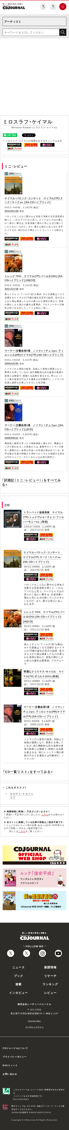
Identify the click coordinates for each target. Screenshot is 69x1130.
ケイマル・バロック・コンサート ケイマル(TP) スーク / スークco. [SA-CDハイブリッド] (34, 200)
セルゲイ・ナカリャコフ (21, 795)
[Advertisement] (34, 77)
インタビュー (18, 992)
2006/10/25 (12, 363)
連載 (18, 984)
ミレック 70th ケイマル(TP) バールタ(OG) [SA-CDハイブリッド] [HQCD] (44, 616)
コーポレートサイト (34, 1026)
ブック (18, 975)
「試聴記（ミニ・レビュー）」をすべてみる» (31, 482)
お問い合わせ (10, 1073)
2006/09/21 (12, 438)
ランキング (50, 984)
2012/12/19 (37, 529)
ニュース (18, 967)
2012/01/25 (12, 211)
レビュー (50, 992)
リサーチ (50, 975)
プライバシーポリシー (15, 1056)
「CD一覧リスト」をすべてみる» (28, 771)
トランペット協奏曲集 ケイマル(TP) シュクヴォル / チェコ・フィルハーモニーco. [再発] (43, 516)
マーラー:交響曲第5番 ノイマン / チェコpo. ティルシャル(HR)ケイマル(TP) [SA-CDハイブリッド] (44, 711)
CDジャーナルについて (15, 1048)
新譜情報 (50, 967)
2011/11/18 (12, 289)
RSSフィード (10, 1065)
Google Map (34, 1020)
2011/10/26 (37, 684)
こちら (45, 814)
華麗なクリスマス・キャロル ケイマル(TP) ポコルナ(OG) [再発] (43, 674)
